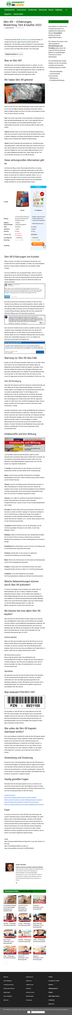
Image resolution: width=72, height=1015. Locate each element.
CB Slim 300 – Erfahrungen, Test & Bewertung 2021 (23, 957)
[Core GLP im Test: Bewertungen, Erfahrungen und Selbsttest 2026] (24, 899)
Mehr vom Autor (26, 891)
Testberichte (32, 10)
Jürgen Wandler (10, 27)
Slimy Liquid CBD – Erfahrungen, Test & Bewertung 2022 (38, 925)
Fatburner (39, 175)
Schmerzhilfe (18, 14)
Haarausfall (43, 10)
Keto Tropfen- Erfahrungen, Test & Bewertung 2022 (9, 941)
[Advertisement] (47, 3)
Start (5, 18)
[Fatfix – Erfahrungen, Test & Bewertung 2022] (10, 950)
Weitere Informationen (38, 1012)
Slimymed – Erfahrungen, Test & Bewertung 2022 (38, 957)
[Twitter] (17, 883)
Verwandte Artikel (11, 891)
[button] (66, 10)
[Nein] (70, 1011)
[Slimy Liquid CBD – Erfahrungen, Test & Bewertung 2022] (39, 917)
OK (29, 1012)
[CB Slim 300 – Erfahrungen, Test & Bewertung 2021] (24, 950)
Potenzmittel (21, 10)
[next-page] (7, 963)
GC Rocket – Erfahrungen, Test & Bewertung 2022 (38, 907)
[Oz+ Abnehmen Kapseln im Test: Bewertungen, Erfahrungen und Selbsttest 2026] (10, 899)
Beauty (51, 10)
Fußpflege (58, 10)
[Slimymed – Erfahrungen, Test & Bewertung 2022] (39, 950)
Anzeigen (19, 54)
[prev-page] (5, 963)
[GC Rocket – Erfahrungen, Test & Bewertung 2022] (39, 899)
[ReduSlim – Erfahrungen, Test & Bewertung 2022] (24, 933)
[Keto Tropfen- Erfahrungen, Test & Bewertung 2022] (10, 933)
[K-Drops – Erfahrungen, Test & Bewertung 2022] (24, 917)
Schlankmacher (9, 10)
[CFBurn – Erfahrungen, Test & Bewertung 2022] (39, 933)
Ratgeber (7, 14)
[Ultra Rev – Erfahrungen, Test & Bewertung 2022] (10, 917)
